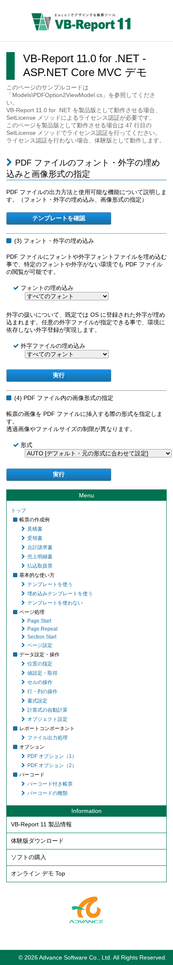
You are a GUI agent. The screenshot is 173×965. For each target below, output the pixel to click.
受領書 (34, 538)
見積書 (34, 529)
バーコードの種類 (47, 793)
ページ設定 (39, 645)
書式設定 (37, 701)
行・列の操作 (42, 691)
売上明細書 (39, 557)
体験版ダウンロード (37, 840)
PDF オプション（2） (52, 765)
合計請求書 (39, 547)
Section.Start (41, 637)
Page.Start (39, 621)
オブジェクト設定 (47, 719)
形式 (29, 445)
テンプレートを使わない (55, 603)
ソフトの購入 (28, 857)
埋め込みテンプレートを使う (60, 594)
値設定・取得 (42, 673)
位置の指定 (39, 664)
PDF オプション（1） (52, 756)
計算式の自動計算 (47, 710)
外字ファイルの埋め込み (55, 345)
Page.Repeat (42, 629)
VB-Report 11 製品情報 (41, 824)
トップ (18, 510)
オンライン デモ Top (38, 873)
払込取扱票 (39, 566)
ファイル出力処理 (47, 738)
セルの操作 (39, 682)
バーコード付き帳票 (50, 784)
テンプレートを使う (50, 584)
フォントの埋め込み (49, 287)
